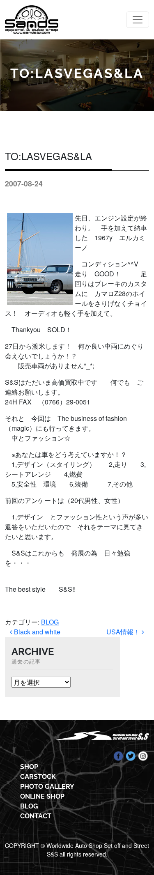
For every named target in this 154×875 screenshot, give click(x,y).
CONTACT (35, 816)
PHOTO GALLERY (47, 786)
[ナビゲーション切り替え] (137, 19)
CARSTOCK (38, 777)
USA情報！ (124, 631)
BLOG (50, 622)
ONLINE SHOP (42, 796)
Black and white (36, 631)
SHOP (29, 767)
